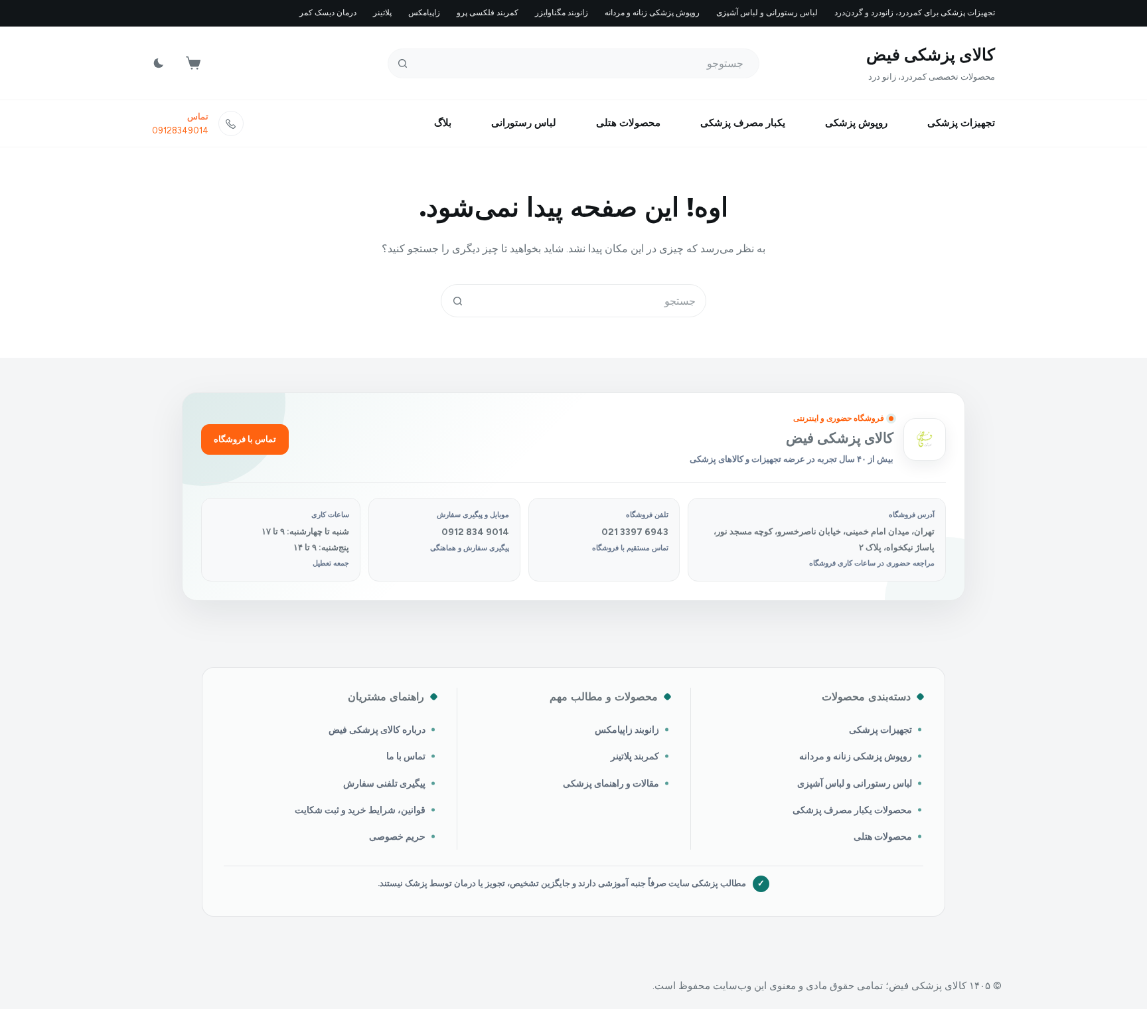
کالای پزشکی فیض (930, 54)
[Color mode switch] (158, 63)
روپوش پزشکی (856, 123)
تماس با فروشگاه (245, 439)
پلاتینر (382, 12)
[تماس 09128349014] (231, 123)
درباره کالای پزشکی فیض (377, 729)
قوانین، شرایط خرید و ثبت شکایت (360, 810)
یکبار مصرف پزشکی (742, 123)
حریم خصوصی (397, 836)
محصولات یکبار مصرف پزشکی (852, 810)
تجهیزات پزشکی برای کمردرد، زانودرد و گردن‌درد (914, 12)
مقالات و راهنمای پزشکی (611, 783)
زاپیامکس (424, 12)
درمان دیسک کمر (327, 12)
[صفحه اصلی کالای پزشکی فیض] (924, 439)
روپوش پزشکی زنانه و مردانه (652, 12)
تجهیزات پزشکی (961, 123)
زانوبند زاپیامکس (627, 729)
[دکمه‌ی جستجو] (402, 63)
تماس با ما (405, 756)
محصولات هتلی (628, 123)
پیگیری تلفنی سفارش (384, 783)
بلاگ (442, 123)
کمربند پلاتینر (635, 756)
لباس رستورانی (523, 123)
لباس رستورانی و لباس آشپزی (767, 12)
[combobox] (589, 300)
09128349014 (180, 130)
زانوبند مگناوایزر (561, 12)
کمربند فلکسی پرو (487, 12)
